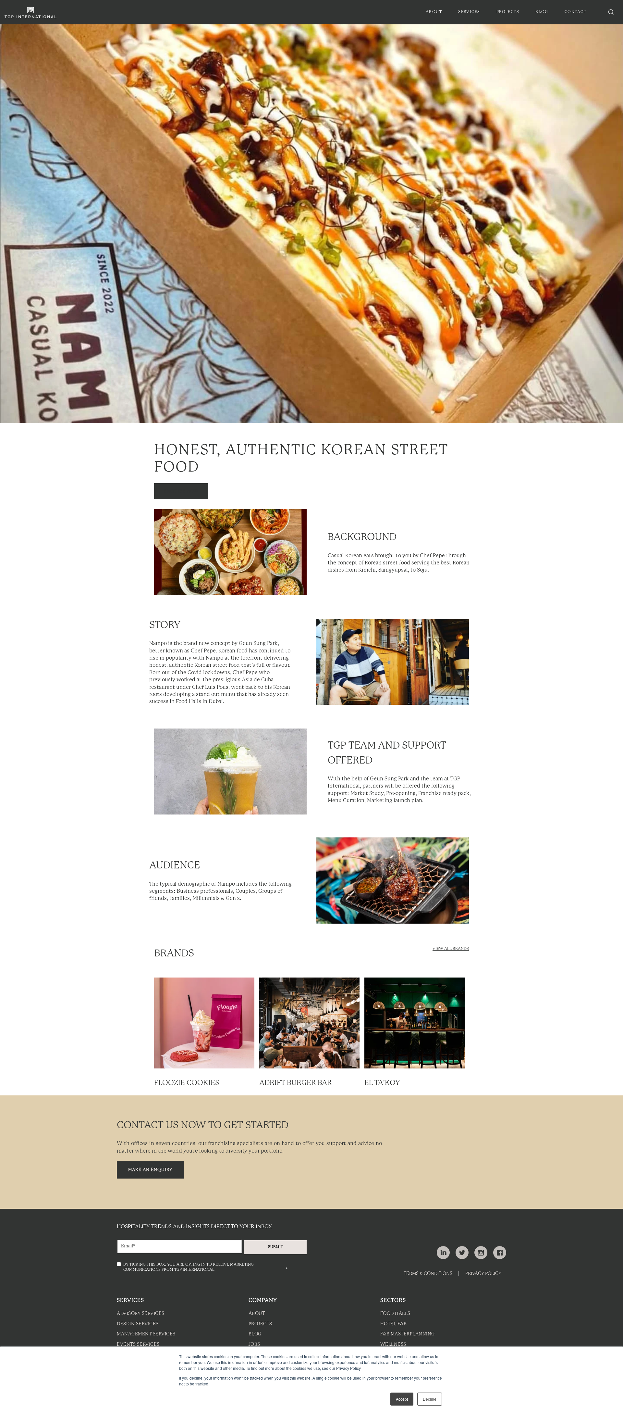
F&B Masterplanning (407, 1334)
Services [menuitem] (469, 12)
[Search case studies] (611, 12)
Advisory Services (141, 1314)
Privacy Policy (483, 1274)
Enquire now (181, 491)
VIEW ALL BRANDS (451, 949)
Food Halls (395, 1314)
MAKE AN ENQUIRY (150, 1170)
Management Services (146, 1334)
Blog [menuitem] (541, 12)
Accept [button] (402, 1399)
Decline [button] (429, 1399)
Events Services (138, 1345)
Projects (260, 1324)
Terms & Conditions (428, 1274)
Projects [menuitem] (507, 12)
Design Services (138, 1324)
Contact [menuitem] (575, 12)
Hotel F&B (393, 1324)
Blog (255, 1334)
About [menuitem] (434, 12)
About (257, 1314)
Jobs (254, 1345)
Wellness (393, 1345)
